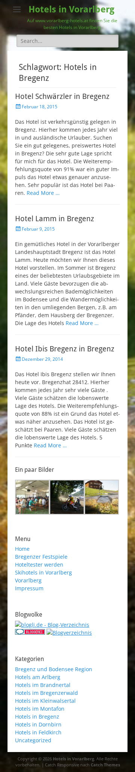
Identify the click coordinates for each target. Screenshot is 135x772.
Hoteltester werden (39, 564)
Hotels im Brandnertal (42, 684)
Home (22, 548)
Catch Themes (105, 764)
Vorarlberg (28, 580)
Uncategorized (33, 740)
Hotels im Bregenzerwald (46, 692)
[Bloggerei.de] (30, 632)
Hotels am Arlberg (37, 677)
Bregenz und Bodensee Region (53, 669)
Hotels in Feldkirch (38, 732)
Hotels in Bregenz (37, 716)
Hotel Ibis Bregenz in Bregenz (64, 348)
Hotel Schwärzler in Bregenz (62, 96)
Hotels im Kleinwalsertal (45, 700)
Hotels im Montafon (39, 708)
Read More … (43, 192)
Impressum (29, 588)
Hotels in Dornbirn (38, 724)
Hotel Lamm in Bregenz (54, 218)
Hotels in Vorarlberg (71, 9)
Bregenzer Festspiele (41, 556)
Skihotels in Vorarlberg (43, 572)
